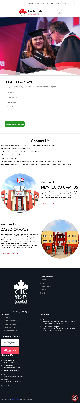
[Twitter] (17, 312)
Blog (52, 3)
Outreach (30, 3)
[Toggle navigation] (59, 12)
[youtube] (23, 312)
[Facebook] (14, 312)
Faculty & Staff (45, 3)
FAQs (57, 3)
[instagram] (26, 312)
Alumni (37, 3)
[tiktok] (20, 312)
